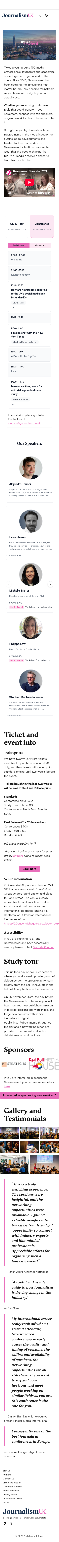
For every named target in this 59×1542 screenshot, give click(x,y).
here (7, 1086)
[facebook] (5, 1523)
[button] (39, 15)
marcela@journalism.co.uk (24, 423)
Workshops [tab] (40, 245)
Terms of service (11, 1490)
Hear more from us (12, 1486)
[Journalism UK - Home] (18, 15)
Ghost (41, 1536)
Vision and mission (12, 1482)
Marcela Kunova (43, 947)
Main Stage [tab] (18, 245)
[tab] (17, 226)
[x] (11, 1523)
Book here (29, 869)
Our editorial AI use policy (12, 1500)
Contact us (8, 1478)
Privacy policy (10, 1494)
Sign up (6, 1470)
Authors (7, 1474)
